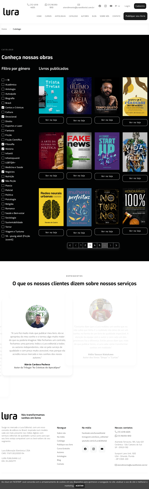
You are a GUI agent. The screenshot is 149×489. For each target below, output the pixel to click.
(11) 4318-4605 (33, 6)
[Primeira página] (70, 245)
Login (127, 6)
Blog (94, 16)
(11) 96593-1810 (52, 6)
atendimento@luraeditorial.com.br (78, 7)
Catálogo (73, 16)
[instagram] (105, 6)
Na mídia (61, 437)
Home (39, 16)
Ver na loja (51, 120)
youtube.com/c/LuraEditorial (94, 441)
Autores (85, 16)
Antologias (60, 16)
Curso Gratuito (63, 448)
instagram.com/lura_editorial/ (95, 437)
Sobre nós (104, 16)
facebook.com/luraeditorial (93, 433)
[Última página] (116, 245)
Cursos (48, 16)
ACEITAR (79, 485)
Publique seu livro (135, 16)
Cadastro (140, 6)
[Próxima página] (110, 245)
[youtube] (111, 6)
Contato (116, 16)
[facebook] (100, 6)
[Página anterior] (76, 245)
